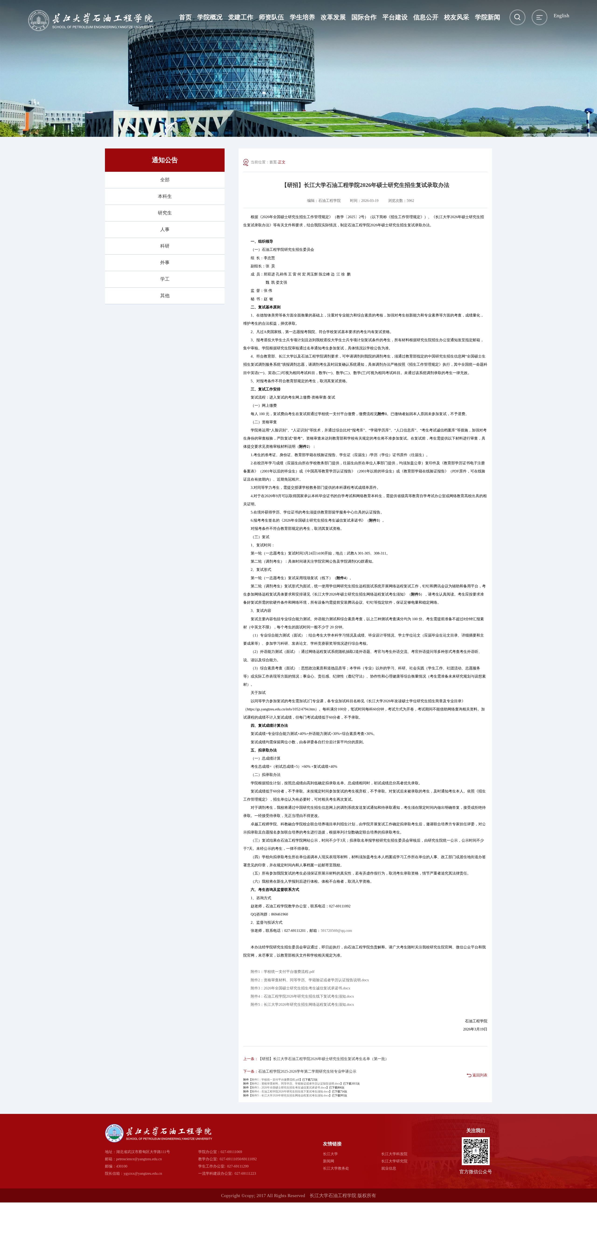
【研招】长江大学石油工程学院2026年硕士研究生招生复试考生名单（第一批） (323, 1059)
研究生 (165, 212)
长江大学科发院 (394, 1154)
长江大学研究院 (394, 1161)
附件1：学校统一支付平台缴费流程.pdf (282, 972)
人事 (165, 229)
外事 (165, 262)
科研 (165, 245)
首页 (273, 162)
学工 (165, 279)
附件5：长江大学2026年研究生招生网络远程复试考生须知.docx (302, 1004)
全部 (165, 179)
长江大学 (330, 1154)
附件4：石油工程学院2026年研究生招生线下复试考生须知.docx (302, 996)
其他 (165, 295)
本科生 (165, 196)
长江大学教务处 (336, 1168)
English (561, 15)
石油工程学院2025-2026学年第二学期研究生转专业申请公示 (307, 1071)
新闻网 (328, 1161)
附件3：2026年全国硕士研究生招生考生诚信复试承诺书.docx (300, 988)
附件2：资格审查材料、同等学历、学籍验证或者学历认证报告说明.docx (310, 980)
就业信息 (388, 1168)
